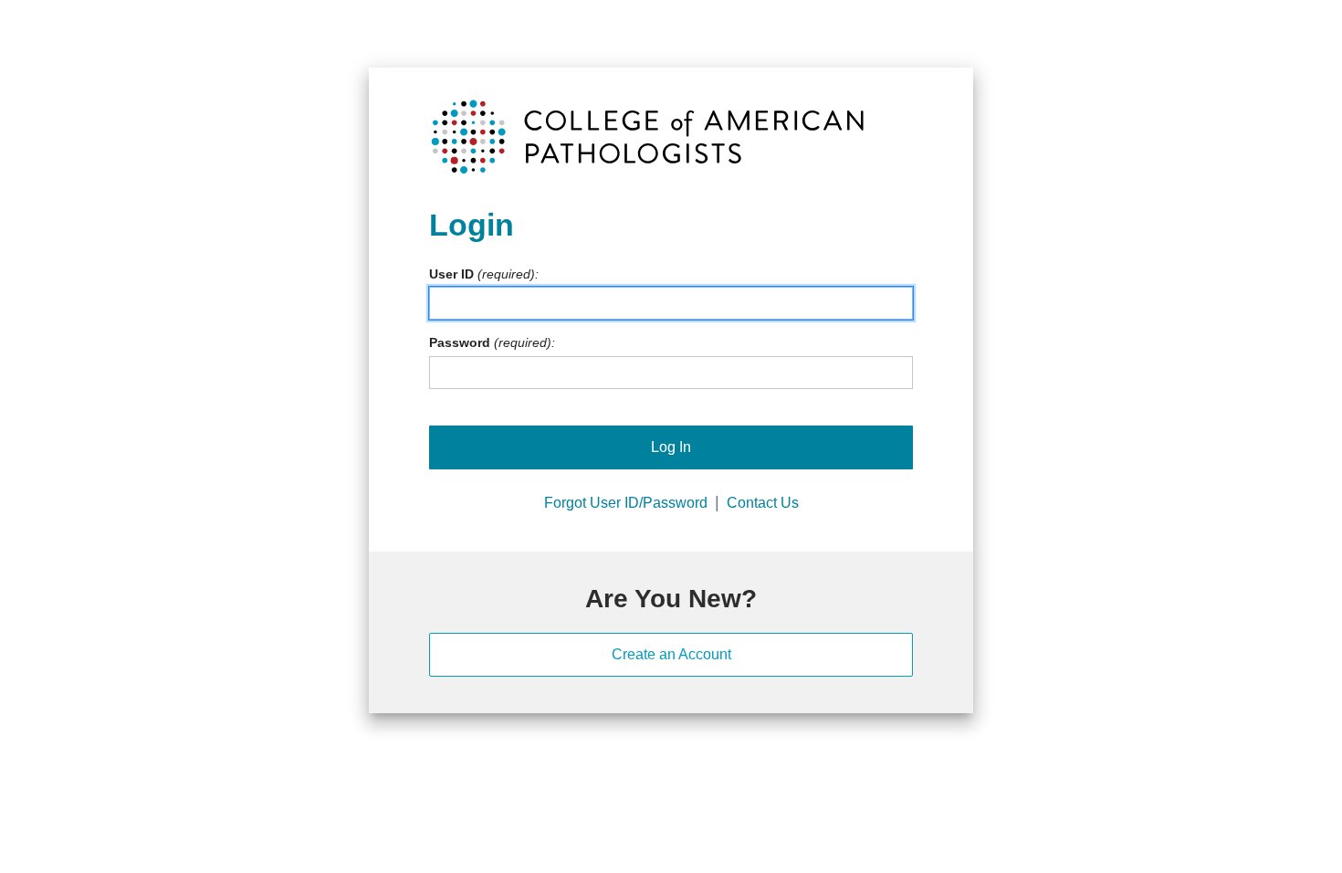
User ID (451, 274)
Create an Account (671, 654)
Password (459, 342)
